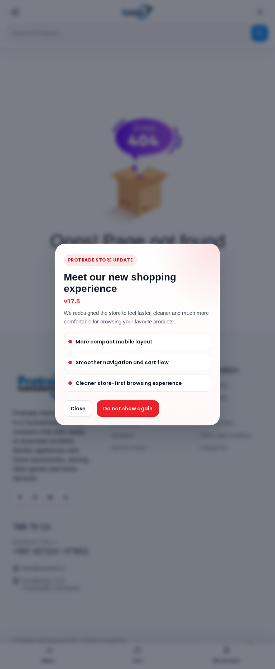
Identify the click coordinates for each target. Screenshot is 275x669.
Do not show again (128, 408)
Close (78, 408)
